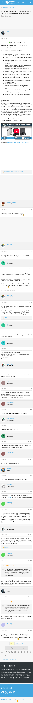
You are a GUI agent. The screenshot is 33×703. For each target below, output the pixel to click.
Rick (3, 16)
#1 (31, 38)
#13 (31, 459)
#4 (31, 269)
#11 (31, 425)
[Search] (31, 2)
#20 (31, 630)
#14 (31, 475)
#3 (31, 251)
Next (17, 643)
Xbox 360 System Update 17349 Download (18, 142)
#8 (31, 371)
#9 (31, 388)
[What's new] (28, 2)
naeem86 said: (6, 602)
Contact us (4, 699)
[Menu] (2, 2)
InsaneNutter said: (7, 565)
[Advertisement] (16, 23)
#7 (31, 348)
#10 (31, 409)
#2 (31, 209)
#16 (31, 509)
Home (14, 701)
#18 (31, 560)
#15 (31, 491)
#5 (31, 302)
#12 (31, 441)
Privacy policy (21, 699)
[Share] (29, 38)
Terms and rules (12, 699)
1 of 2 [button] (11, 643)
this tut (9, 497)
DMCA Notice (4, 701)
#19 (31, 597)
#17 (31, 534)
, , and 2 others (14, 171)
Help (10, 701)
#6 (31, 331)
